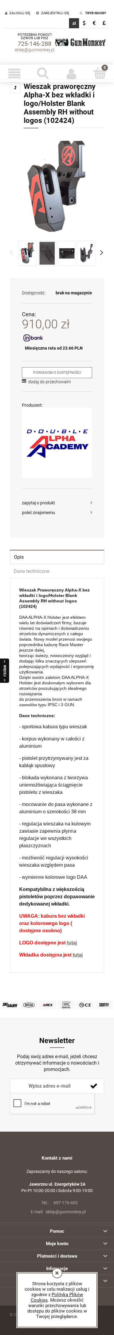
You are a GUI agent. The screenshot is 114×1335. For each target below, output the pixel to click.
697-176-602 (59, 1202)
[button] (14, 73)
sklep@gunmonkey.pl (34, 49)
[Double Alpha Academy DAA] (57, 443)
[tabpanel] (57, 773)
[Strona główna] (80, 42)
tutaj (72, 942)
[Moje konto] (71, 73)
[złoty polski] (74, 23)
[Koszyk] (99, 73)
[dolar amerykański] (84, 23)
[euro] (94, 23)
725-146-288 (34, 43)
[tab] (57, 557)
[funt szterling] (104, 23)
